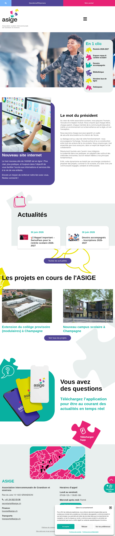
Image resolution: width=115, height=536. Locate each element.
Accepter (65, 526)
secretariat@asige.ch (11, 503)
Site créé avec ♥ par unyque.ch (46, 531)
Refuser (84, 526)
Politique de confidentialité (90, 532)
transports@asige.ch (11, 519)
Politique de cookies (75, 532)
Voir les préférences (103, 526)
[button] (110, 508)
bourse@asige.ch (10, 511)
